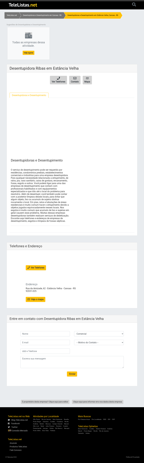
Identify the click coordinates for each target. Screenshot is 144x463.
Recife (67, 421)
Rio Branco (58, 428)
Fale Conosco (16, 450)
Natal (42, 426)
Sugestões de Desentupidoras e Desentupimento (26, 25)
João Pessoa (50, 426)
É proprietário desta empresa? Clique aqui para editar (45, 402)
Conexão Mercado (19, 430)
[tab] (29, 95)
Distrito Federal (101, 428)
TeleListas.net (12, 15)
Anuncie (13, 443)
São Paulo (36, 419)
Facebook (15, 423)
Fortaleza (60, 421)
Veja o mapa (37, 299)
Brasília (66, 419)
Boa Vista (45, 430)
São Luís (36, 426)
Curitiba (52, 421)
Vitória (52, 428)
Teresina (58, 426)
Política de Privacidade (133, 457)
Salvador (46, 421)
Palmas (52, 430)
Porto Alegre (37, 421)
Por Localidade (97, 419)
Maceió (66, 424)
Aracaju (45, 428)
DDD (104, 419)
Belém (42, 424)
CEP (113, 419)
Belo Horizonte (57, 419)
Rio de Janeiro (46, 419)
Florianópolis (37, 428)
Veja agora (28, 53)
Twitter (14, 427)
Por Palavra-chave (84, 419)
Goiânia (35, 424)
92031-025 (31, 291)
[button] (58, 80)
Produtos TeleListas (18, 446)
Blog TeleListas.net (19, 420)
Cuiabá (65, 426)
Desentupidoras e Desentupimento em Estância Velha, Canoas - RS (93, 15)
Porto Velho (37, 430)
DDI (109, 419)
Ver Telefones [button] (37, 267)
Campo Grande (57, 424)
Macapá (66, 428)
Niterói (80, 431)
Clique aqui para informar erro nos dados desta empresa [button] (97, 402)
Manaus (48, 424)
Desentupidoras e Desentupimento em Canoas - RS (42, 15)
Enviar (72, 374)
